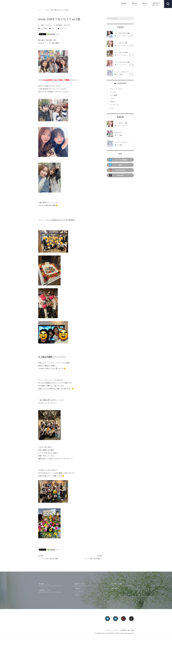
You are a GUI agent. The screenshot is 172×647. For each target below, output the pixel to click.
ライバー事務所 (120, 160)
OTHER (116, 584)
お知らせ (112, 102)
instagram (120, 170)
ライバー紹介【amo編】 (92, 559)
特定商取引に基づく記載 (127, 630)
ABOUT (134, 4)
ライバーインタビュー (122, 35)
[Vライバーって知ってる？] (110, 73)
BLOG (144, 4)
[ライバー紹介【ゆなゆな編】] (110, 34)
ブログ (53, 28)
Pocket (57, 34)
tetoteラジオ (118, 132)
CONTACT (156, 4)
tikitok (120, 175)
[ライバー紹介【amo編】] (110, 53)
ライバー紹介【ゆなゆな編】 (50, 559)
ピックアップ (63, 28)
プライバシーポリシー (113, 630)
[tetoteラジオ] (110, 133)
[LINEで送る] (51, 34)
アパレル (112, 92)
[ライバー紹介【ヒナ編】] (110, 44)
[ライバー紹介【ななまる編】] (110, 63)
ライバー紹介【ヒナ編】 (121, 43)
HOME (124, 4)
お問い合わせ (115, 588)
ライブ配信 (43, 28)
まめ (120, 165)
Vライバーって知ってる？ (122, 72)
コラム (112, 108)
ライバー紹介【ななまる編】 (122, 62)
